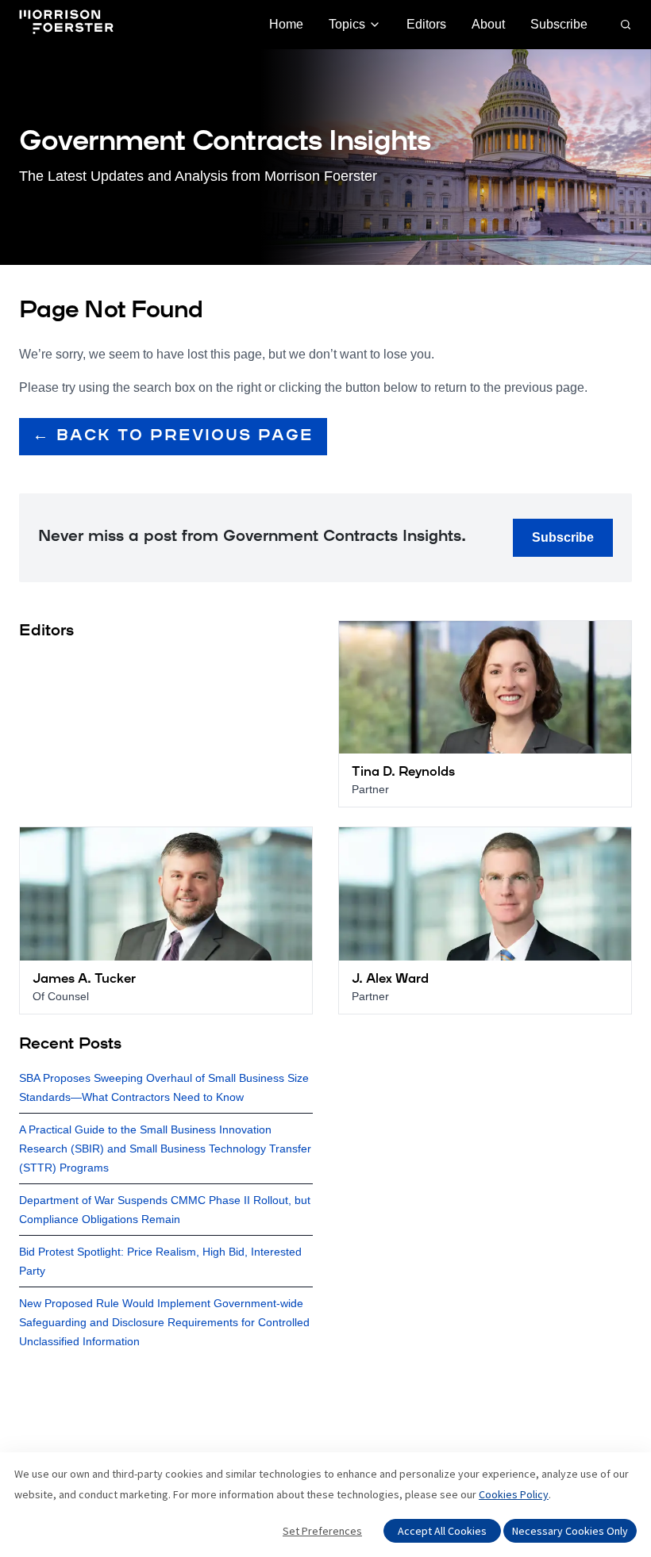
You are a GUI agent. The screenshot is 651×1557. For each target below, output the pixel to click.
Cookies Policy (514, 1494)
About (488, 24)
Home (286, 24)
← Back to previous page (173, 436)
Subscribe (558, 24)
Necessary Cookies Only (570, 1531)
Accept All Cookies (442, 1531)
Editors (426, 24)
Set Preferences (322, 1531)
